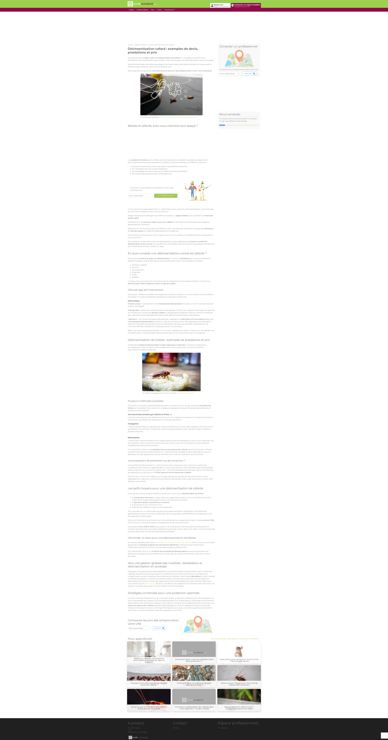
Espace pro (221, 5)
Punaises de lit (169, 10)
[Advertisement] (188, 27)
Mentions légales (134, 728)
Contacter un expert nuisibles (247, 5)
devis (148, 551)
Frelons (159, 10)
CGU (129, 730)
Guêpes (131, 10)
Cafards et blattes (142, 10)
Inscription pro (223, 728)
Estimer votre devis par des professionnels (179, 117)
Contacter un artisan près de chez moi (239, 125)
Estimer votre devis (186, 393)
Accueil (130, 44)
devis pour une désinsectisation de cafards (172, 542)
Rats (152, 10)
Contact (176, 728)
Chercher (248, 74)
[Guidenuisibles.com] (168, 4)
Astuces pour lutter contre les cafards (161, 44)
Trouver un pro (167, 195)
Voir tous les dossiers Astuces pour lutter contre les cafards (235, 639)
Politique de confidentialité (137, 732)
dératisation (150, 584)
